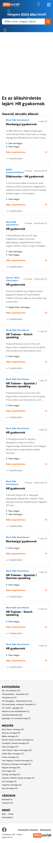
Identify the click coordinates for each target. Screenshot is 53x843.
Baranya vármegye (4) (11, 733)
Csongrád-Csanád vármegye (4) (15, 743)
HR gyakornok (15, 228)
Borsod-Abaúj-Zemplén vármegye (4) (17, 740)
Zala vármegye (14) (9, 788)
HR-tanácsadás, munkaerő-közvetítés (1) (19, 704)
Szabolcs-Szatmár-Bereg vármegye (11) (18, 778)
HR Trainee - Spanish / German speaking (21, 385)
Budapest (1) (7, 799)
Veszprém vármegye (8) (11, 785)
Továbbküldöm (16, 158)
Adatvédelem (7, 817)
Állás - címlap (7, 814)
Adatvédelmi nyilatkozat (28, 830)
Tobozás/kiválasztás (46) (12, 715)
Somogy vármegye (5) (11, 774)
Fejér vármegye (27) (10, 747)
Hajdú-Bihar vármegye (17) (13, 753)
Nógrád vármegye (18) (11, 767)
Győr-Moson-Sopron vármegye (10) (17, 750)
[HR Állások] (13, 5)
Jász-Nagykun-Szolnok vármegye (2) (17, 760)
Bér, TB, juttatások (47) (11, 690)
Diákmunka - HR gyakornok (25, 176)
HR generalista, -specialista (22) (15, 694)
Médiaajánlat (45, 830)
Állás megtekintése (15, 152)
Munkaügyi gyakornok (21, 124)
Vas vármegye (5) (9, 781)
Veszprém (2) (7, 803)
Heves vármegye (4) (10, 757)
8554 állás (29, 14)
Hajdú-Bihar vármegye (19, 307)
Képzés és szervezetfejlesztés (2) (15, 711)
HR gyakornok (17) (9, 697)
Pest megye (13, 146)
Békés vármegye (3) (10, 736)
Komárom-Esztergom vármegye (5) (16, 764)
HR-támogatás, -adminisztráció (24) (17, 701)
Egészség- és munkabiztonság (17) (16, 718)
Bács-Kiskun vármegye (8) (13, 729)
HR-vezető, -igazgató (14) (12, 708)
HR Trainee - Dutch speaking (19, 336)
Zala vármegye (15, 143)
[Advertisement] (26, 58)
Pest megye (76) (8, 771)
